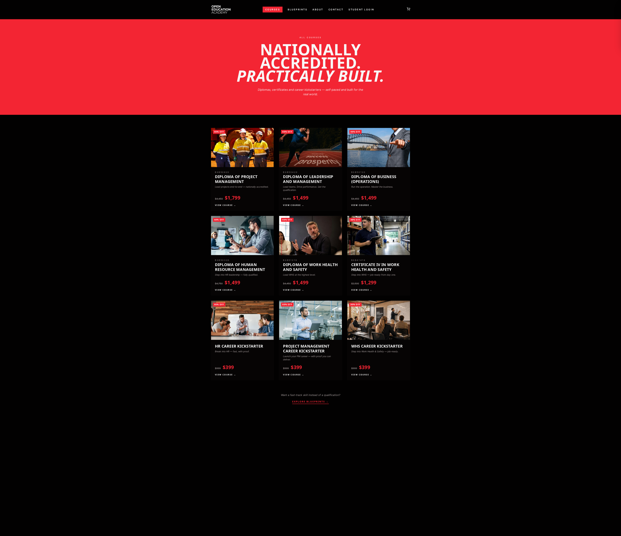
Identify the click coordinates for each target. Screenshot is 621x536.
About (317, 9)
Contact (335, 9)
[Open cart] (408, 9)
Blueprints (297, 9)
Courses (272, 9)
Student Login (361, 9)
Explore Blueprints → (310, 401)
